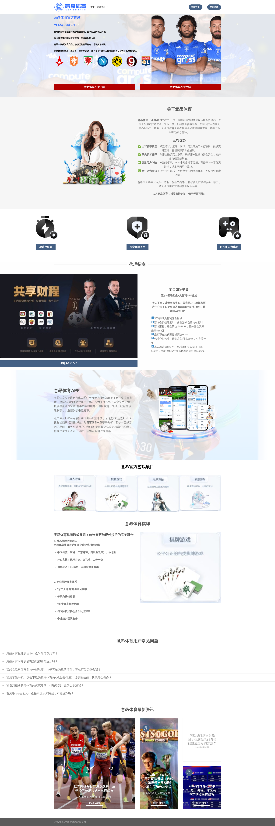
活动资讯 (101, 7)
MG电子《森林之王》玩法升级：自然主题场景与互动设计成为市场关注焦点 (159, 781)
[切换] (3, 654)
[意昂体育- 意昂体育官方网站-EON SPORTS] (70, 7)
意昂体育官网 (79, 822)
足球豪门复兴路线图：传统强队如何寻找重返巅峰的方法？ (202, 739)
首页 (93, 7)
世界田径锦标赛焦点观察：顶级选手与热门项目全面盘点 (94, 788)
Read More (94, 803)
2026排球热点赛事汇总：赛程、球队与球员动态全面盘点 (202, 790)
